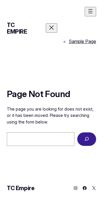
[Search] (86, 139)
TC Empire (17, 28)
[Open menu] (90, 11)
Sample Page (82, 41)
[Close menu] (51, 28)
